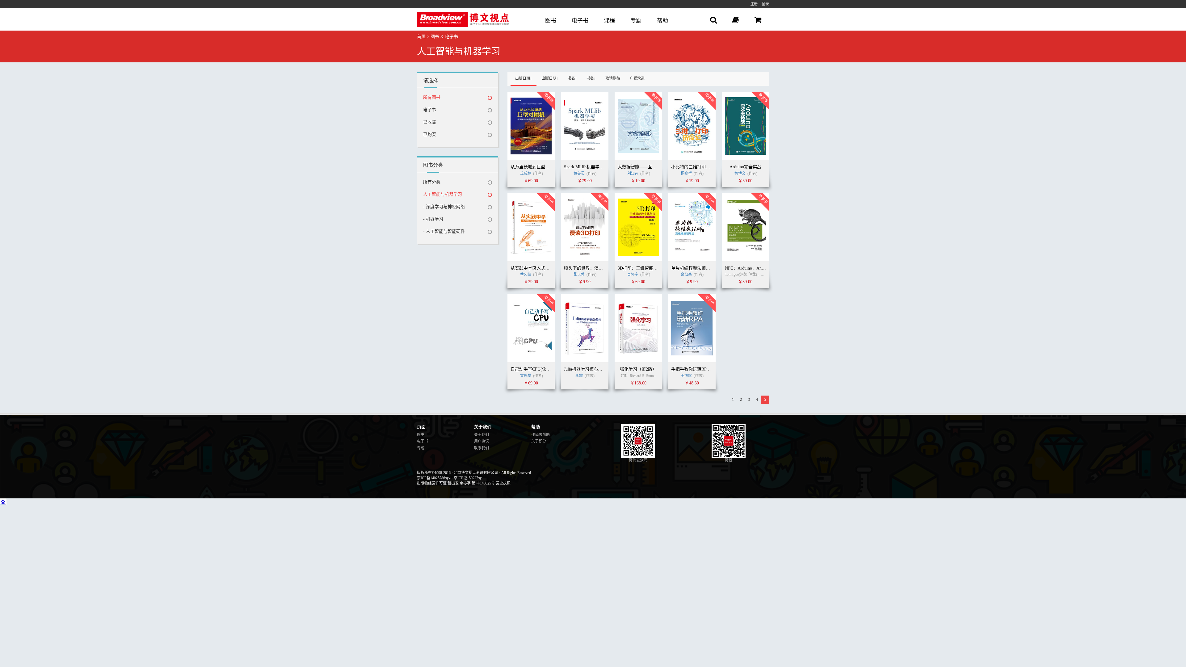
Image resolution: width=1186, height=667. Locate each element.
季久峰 (526, 274)
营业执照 (503, 483)
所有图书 (431, 97)
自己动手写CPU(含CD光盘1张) (540, 369)
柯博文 (740, 173)
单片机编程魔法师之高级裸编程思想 (705, 268)
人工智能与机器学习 (442, 194)
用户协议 (481, 441)
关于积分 (538, 441)
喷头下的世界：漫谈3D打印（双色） (599, 268)
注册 (754, 4)
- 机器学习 (433, 219)
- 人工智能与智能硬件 (444, 231)
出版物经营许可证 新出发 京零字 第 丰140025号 (456, 483)
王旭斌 (686, 376)
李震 (579, 376)
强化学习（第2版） (638, 369)
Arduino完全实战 (745, 167)
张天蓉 (580, 274)
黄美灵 (579, 173)
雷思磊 (526, 376)
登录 (765, 4)
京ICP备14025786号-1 (434, 478)
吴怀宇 (633, 274)
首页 (421, 36)
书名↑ (572, 78)
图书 (550, 21)
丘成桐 (526, 173)
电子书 (580, 21)
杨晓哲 (686, 173)
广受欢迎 (637, 78)
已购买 (429, 134)
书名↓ (591, 78)
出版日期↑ (549, 78)
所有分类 (431, 182)
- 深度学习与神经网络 (444, 206)
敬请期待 (612, 78)
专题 (635, 21)
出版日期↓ (523, 78)
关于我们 (481, 435)
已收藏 (429, 122)
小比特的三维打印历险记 (695, 167)
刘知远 (633, 173)
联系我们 (481, 448)
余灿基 (687, 274)
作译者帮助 (540, 435)
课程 (609, 21)
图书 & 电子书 (444, 36)
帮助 (662, 21)
